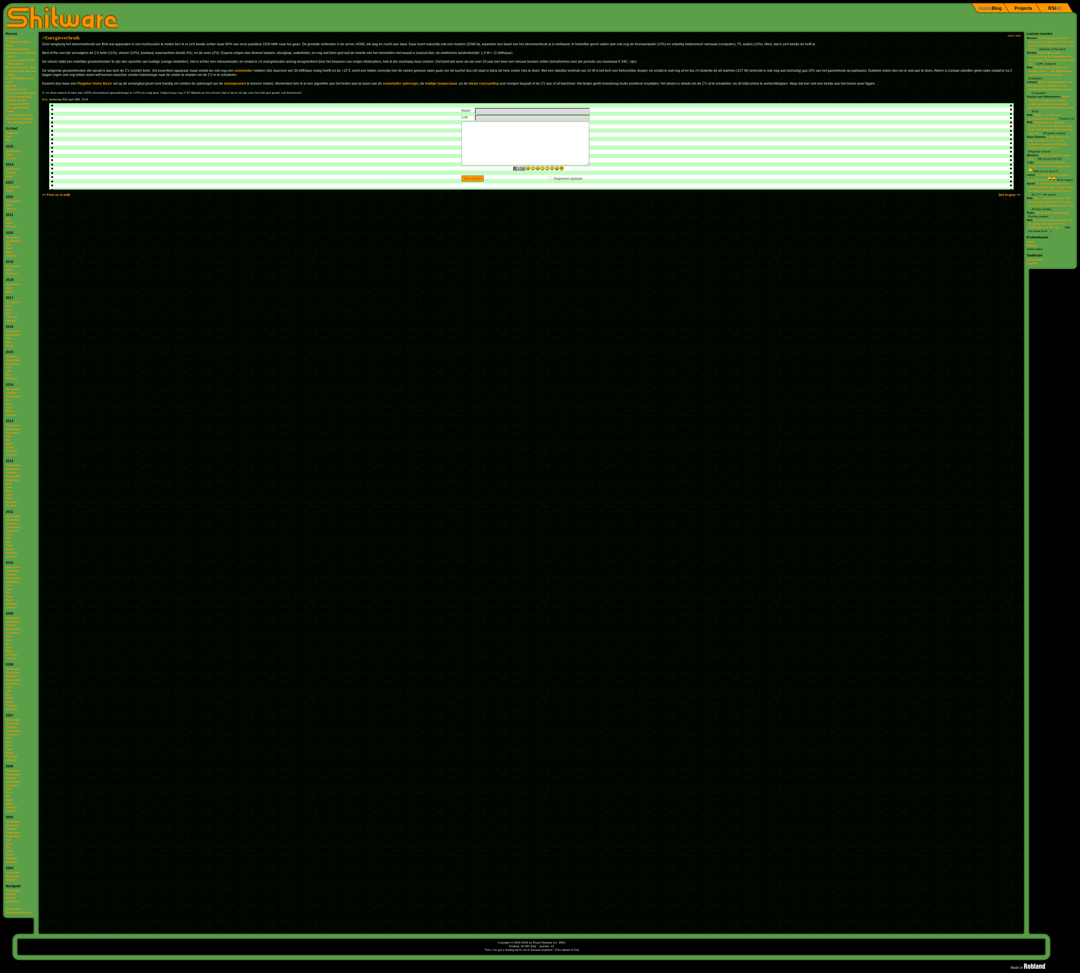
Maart (10, 190)
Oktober (11, 172)
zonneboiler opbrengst (400, 83)
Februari (11, 273)
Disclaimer (13, 908)
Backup (11, 85)
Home (1031, 241)
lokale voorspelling (484, 83)
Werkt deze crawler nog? (1053, 212)
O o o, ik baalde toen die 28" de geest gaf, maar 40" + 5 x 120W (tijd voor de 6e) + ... (1050, 224)
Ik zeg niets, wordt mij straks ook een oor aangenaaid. (1050, 164)
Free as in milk (58, 195)
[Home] (60, 15)
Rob (45, 99)
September (13, 150)
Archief (11, 897)
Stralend (11, 38)
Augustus (12, 132)
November (13, 168)
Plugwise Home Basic (94, 83)
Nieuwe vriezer (16, 89)
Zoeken (11, 894)
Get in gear (1007, 195)
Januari (11, 158)
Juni (9, 287)
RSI (1055, 8)
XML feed (12, 901)
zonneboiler (243, 71)
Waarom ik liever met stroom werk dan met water (21, 71)
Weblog (1032, 245)
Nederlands (1035, 259)
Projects (1023, 8)
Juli (8, 136)
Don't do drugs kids (19, 96)
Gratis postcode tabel (20, 92)
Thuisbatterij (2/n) (18, 41)
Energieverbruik (62, 37)
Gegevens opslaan (568, 179)
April (9, 154)
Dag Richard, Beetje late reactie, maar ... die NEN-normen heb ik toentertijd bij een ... (1050, 71)
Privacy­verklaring (18, 912)
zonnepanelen (235, 83)
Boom (10, 45)
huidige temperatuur (441, 83)
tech (1018, 35)
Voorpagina (13, 890)
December (13, 266)
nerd (1011, 35)
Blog (990, 8)
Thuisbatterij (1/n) (18, 49)
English (1032, 263)
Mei (8, 140)
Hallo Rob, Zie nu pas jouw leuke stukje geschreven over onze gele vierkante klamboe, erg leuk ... (1051, 104)
